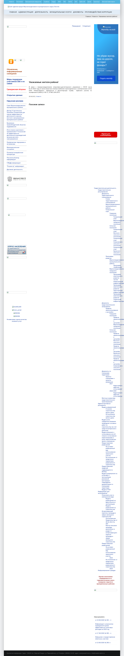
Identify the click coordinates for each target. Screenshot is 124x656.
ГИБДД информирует (14, 163)
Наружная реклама (15, 101)
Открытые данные (14, 95)
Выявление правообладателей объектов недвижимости (16, 124)
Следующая (86, 26)
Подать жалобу (106, 78)
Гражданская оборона (16, 89)
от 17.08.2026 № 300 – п (103, 633)
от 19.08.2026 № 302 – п (103, 620)
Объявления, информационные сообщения (14, 71)
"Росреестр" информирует (15, 166)
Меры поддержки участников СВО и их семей (16, 81)
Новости (38, 96)
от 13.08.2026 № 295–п (102, 642)
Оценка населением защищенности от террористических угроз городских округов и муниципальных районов (106, 580)
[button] (114, 12)
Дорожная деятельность (15, 169)
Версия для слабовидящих (105, 134)
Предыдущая (76, 26)
